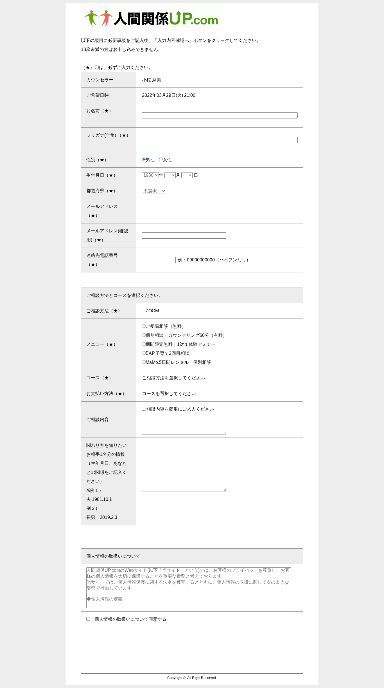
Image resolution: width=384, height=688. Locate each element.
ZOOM (152, 310)
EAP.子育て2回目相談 (167, 353)
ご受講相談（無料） (166, 326)
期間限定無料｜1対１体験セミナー (181, 344)
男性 (152, 159)
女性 (169, 159)
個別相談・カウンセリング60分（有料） (186, 335)
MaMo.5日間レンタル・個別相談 (178, 362)
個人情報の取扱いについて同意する (128, 619)
